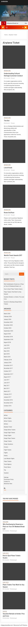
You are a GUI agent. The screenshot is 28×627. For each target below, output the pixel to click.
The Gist (6, 121)
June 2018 (7, 348)
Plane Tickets (7, 461)
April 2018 (6, 354)
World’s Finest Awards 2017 (13, 255)
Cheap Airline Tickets (9, 429)
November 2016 (8, 403)
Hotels (6, 455)
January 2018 (7, 362)
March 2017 (7, 391)
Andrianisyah (14, 530)
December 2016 (8, 400)
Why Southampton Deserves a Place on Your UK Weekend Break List (14, 526)
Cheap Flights (7, 435)
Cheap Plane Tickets (9, 438)
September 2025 (8, 331)
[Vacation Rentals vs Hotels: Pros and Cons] (14, 600)
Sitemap (6, 477)
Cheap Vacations (8, 444)
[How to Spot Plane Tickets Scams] (14, 542)
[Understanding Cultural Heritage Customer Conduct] (14, 57)
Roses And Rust (9, 212)
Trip (5, 470)
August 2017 (7, 377)
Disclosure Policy (9, 479)
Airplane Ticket (7, 70)
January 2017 (7, 397)
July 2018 (6, 345)
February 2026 (8, 316)
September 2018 (8, 339)
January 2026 (7, 319)
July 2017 (6, 380)
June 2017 (7, 382)
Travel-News (7, 467)
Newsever (16, 625)
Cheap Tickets (8, 441)
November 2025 (8, 325)
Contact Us (7, 481)
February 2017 (8, 394)
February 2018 (8, 359)
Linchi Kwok (8, 168)
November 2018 (8, 336)
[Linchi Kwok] (14, 151)
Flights (6, 452)
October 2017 (7, 371)
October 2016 (7, 405)
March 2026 (7, 313)
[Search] (23, 27)
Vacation (6, 473)
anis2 (13, 78)
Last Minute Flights (9, 458)
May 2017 (6, 385)
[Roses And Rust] (14, 196)
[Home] (3, 27)
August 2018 (7, 342)
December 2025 (8, 322)
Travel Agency (8, 464)
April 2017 (6, 388)
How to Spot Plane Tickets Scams (13, 289)
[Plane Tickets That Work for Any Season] (14, 571)
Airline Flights (7, 418)
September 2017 (8, 374)
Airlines (6, 424)
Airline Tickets (8, 421)
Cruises (6, 447)
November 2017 (8, 368)
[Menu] (6, 27)
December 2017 (8, 365)
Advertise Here (8, 483)
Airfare (6, 415)
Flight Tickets (7, 450)
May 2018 (6, 351)
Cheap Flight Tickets (9, 432)
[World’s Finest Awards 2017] (14, 239)
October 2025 (7, 328)
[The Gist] (14, 104)
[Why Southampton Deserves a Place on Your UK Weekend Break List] (14, 511)
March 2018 (7, 357)
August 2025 (7, 334)
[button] (6, 27)
